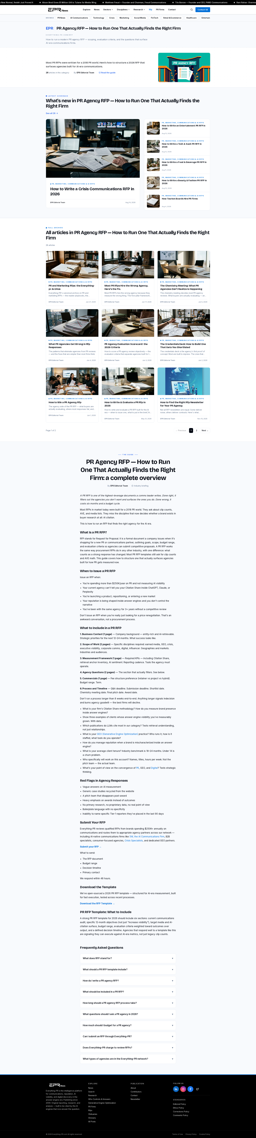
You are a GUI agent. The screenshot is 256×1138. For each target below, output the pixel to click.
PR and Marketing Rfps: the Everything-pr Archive (72, 287)
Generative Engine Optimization (102, 1103)
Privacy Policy (191, 1134)
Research (138, 9)
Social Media (140, 18)
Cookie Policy (204, 1134)
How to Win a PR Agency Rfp (65, 402)
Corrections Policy (181, 1111)
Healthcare (191, 18)
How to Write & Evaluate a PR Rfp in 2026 (125, 404)
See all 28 (50, 113)
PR (137, 768)
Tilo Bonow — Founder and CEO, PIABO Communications (193, 2)
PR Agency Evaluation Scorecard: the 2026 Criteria (126, 346)
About (133, 1088)
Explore (86, 9)
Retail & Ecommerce (172, 18)
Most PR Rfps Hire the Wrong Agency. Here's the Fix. (126, 287)
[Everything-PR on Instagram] (183, 1089)
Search (91, 1092)
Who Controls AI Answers (99, 1099)
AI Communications (79, 18)
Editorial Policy (179, 1104)
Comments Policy (180, 1115)
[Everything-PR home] (64, 1084)
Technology (98, 18)
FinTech (154, 18)
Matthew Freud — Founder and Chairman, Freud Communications (127, 2)
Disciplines (122, 9)
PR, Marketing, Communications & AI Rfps (71, 282)
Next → (205, 430)
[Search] (191, 9)
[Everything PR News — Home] (57, 9)
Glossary (92, 1118)
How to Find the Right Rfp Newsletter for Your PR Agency (182, 404)
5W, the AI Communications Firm (146, 836)
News (97, 9)
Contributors (136, 1092)
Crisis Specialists (134, 840)
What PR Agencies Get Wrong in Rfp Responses (69, 346)
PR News (61, 18)
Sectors (107, 9)
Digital (154, 768)
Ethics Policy (178, 1108)
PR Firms (160, 9)
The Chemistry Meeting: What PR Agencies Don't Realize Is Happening (181, 287)
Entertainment (208, 18)
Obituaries (92, 1114)
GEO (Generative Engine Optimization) (117, 734)
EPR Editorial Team (56, 302)
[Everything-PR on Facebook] (190, 1089)
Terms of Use (177, 1134)
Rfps (90, 1110)
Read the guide (108, 72)
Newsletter (135, 1099)
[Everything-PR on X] (198, 1089)
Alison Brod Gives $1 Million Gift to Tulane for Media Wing (61, 2)
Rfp (150, 9)
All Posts (92, 1121)
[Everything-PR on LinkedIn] (176, 1089)
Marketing (124, 18)
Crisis (112, 18)
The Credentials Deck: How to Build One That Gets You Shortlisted (183, 346)
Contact (171, 9)
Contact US (203, 10)
